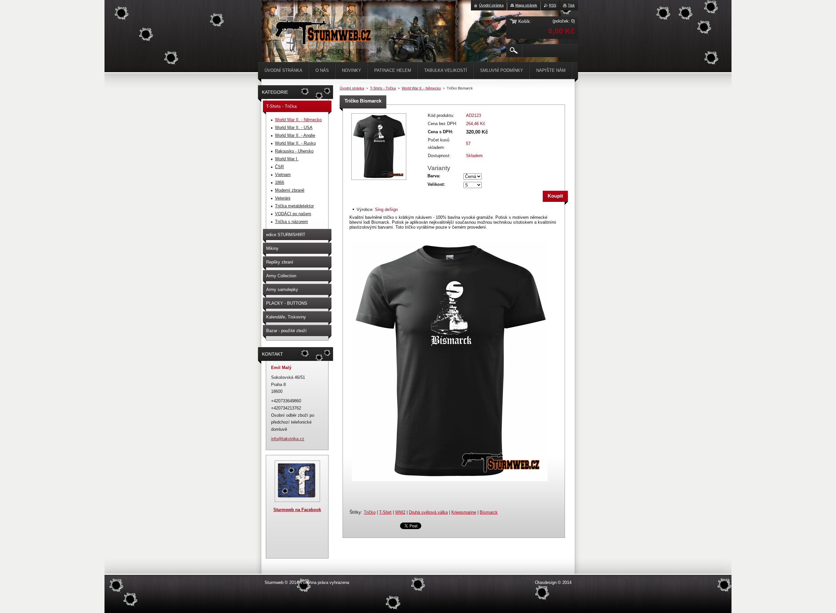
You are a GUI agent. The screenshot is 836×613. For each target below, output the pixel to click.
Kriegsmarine (463, 512)
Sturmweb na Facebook (297, 509)
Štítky (355, 512)
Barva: (433, 175)
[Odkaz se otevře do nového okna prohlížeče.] (378, 180)
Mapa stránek (526, 5)
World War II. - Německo (421, 88)
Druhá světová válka (428, 512)
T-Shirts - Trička (383, 88)
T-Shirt (385, 512)
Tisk (571, 5)
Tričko (370, 512)
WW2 (400, 512)
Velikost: (436, 184)
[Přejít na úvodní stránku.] (322, 42)
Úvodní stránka (352, 88)
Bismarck (489, 512)
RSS (552, 5)
